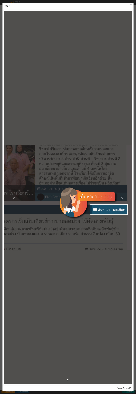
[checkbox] (123, 388)
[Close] (131, 5)
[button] (13, 197)
